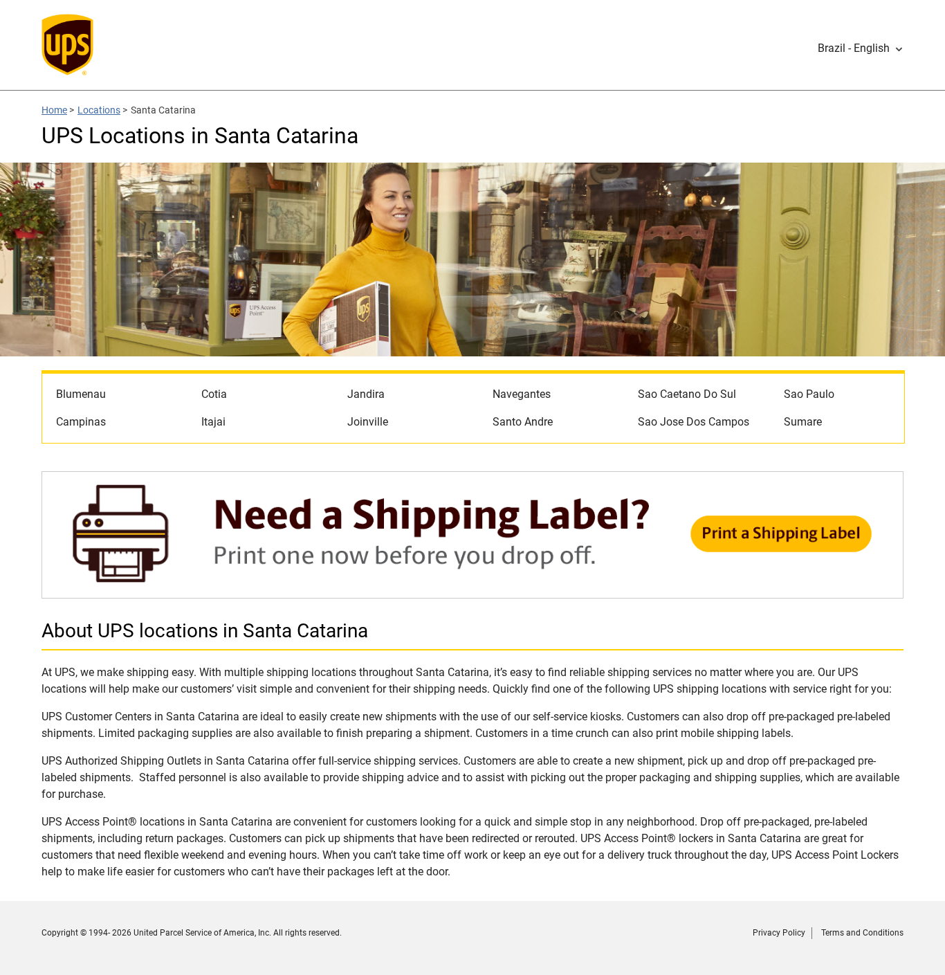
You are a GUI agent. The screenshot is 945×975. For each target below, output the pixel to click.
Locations (98, 110)
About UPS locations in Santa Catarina (205, 630)
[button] (860, 48)
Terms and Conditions (862, 933)
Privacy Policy (779, 933)
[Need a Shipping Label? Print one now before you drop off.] (472, 591)
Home (54, 110)
